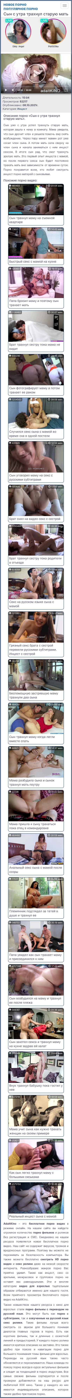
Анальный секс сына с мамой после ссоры (35, 870)
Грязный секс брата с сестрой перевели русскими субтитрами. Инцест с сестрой (33, 650)
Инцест (22, 108)
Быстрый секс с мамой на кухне (32, 261)
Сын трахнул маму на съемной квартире (32, 220)
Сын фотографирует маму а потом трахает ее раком (34, 390)
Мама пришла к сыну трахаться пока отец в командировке (32, 826)
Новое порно (15, 4)
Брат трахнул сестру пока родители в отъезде (35, 560)
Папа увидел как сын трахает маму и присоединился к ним (35, 957)
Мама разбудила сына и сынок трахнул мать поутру (31, 782)
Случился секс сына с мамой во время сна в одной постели (32, 434)
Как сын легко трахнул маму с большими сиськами (31, 1175)
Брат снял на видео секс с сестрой (34, 519)
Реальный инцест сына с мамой (32, 1216)
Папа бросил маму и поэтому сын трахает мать (34, 303)
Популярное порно (20, 9)
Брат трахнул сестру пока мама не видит (34, 347)
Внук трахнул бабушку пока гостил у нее (36, 1088)
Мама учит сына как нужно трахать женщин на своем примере (35, 1131)
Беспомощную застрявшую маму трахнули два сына (33, 695)
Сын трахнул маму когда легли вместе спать (32, 739)
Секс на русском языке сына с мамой (31, 604)
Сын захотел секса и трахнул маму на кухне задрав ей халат (34, 1044)
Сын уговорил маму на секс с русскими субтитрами (31, 477)
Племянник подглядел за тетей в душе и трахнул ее (33, 913)
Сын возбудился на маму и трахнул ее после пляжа (35, 1000)
